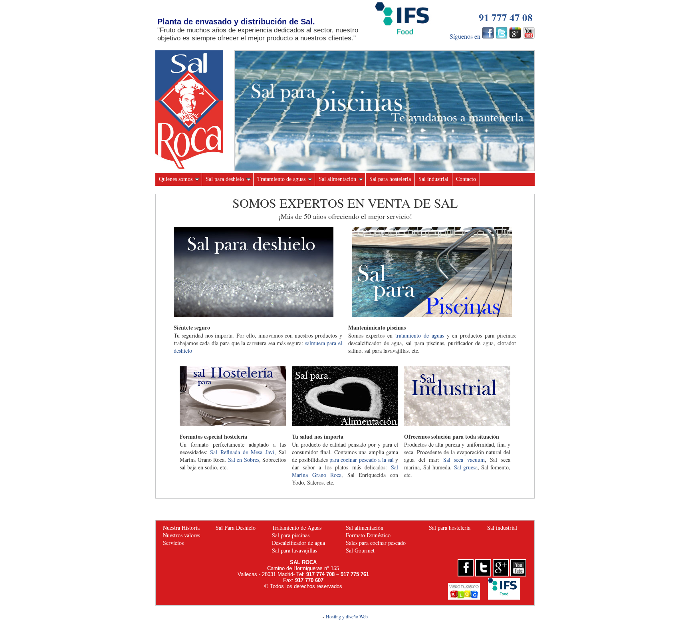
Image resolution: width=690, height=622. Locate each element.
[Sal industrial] (457, 424)
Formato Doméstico (368, 535)
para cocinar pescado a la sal (361, 459)
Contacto (466, 179)
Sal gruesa (466, 467)
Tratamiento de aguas (281, 179)
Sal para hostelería (390, 179)
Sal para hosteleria (449, 527)
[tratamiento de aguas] (432, 315)
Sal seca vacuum (464, 459)
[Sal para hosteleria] (233, 424)
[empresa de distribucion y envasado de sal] (189, 168)
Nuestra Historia (181, 527)
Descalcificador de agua (298, 542)
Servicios (173, 542)
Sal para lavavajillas (294, 550)
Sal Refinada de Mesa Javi (242, 452)
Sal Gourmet (360, 550)
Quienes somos (175, 179)
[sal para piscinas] (384, 168)
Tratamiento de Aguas (296, 527)
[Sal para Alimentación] (345, 424)
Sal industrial (433, 179)
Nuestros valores (181, 535)
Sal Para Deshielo (236, 527)
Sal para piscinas (290, 535)
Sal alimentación (337, 179)
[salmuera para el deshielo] (253, 315)
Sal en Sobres (243, 459)
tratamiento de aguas (419, 335)
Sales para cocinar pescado (376, 542)
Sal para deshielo (225, 179)
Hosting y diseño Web (347, 616)
